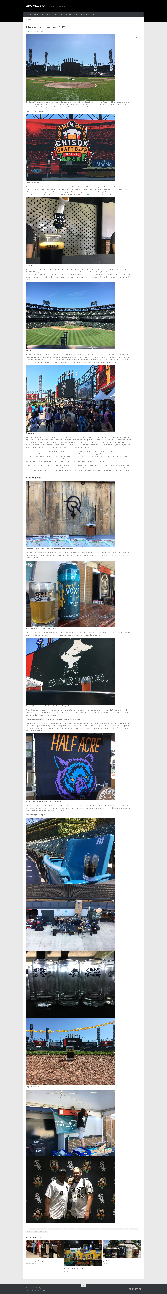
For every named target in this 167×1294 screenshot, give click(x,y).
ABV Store (68, 14)
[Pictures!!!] (139, 1289)
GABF (61, 14)
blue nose (36, 1229)
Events (28, 19)
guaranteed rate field (80, 1229)
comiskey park (59, 1229)
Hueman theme (45, 1290)
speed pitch (35, 1231)
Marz (126, 1229)
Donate (75, 14)
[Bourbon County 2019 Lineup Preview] (45, 1249)
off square (131, 1229)
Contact (91, 14)
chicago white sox (43, 1229)
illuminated (103, 1229)
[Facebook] (133, 1289)
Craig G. (30, 32)
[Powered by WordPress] (32, 1290)
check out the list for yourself (89, 194)
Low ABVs (54, 14)
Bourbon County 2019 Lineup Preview (37, 1261)
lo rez (116, 1229)
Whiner (40, 1231)
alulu (31, 1229)
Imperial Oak (110, 1229)
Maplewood (121, 1229)
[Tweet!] (130, 1289)
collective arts (51, 1229)
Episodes (28, 14)
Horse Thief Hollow (96, 1229)
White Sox (46, 1231)
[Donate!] (136, 1289)
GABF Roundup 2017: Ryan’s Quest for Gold (77, 1268)
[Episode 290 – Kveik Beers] (122, 1249)
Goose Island (72, 1229)
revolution (29, 1231)
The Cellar (36, 14)
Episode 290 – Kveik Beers (110, 1261)
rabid (136, 1229)
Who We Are (83, 14)
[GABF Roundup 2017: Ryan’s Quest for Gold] (83, 1253)
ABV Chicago (35, 6)
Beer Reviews (46, 14)
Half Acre (88, 1229)
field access (65, 1229)
